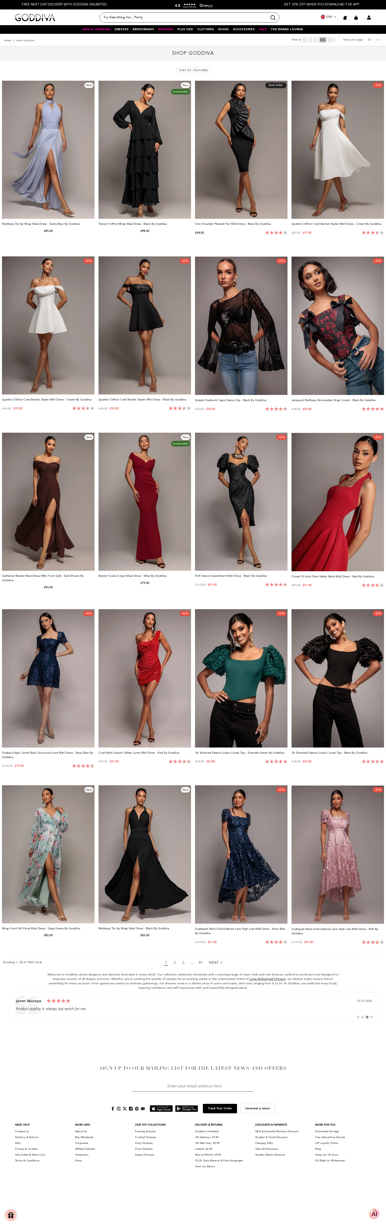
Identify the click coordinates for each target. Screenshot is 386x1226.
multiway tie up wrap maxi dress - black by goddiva (134, 928)
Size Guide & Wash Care (30, 1155)
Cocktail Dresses (145, 1137)
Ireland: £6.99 (203, 1149)
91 (201, 963)
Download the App (327, 1131)
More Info (82, 1125)
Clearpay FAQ (264, 1143)
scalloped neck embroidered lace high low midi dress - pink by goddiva (335, 931)
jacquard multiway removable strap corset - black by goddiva (334, 400)
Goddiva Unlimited (207, 1131)
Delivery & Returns (26, 1137)
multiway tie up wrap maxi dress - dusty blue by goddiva (41, 224)
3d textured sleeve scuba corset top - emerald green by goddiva (240, 753)
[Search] (189, 17)
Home (7, 41)
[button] (193, 5)
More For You (325, 1125)
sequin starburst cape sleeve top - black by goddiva (231, 400)
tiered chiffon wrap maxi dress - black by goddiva (133, 224)
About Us (81, 1131)
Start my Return (205, 1166)
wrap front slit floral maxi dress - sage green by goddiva (41, 928)
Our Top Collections (150, 1125)
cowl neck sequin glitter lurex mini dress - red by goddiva (139, 753)
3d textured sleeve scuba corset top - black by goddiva (330, 753)
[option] (64, 4)
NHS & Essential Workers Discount (277, 1131)
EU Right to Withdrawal (330, 1160)
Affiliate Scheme (85, 1149)
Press (78, 1160)
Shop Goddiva (25, 41)
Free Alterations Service (330, 1137)
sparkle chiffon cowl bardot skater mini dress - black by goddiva (143, 399)
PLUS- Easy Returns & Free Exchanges (219, 1160)
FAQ (18, 1143)
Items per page (353, 39)
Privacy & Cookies (26, 1149)
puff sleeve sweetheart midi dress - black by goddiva (231, 576)
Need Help (22, 1125)
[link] (193, 1007)
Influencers (81, 1155)
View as (296, 39)
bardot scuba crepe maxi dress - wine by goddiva (133, 576)
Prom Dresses (144, 1149)
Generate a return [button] (257, 1108)
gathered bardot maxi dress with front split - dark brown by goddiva (43, 578)
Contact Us (22, 1131)
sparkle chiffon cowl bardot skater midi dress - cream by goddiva (337, 224)
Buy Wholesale (84, 1137)
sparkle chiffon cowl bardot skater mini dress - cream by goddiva (47, 399)
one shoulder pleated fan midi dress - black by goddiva (233, 224)
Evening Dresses (145, 1131)
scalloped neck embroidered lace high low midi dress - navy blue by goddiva (240, 931)
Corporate (81, 1143)
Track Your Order (220, 1108)
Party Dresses (144, 1143)
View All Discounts (266, 1149)
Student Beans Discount (270, 1155)
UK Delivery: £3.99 (206, 1137)
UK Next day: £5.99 (207, 1143)
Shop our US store (326, 1155)
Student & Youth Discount (271, 1137)
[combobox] (184, 17)
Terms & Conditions (27, 1160)
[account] (369, 17)
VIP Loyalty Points (326, 1143)
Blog (318, 1149)
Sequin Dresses (144, 1155)
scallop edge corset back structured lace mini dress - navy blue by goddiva (47, 755)
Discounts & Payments (271, 1125)
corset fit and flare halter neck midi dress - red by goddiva (333, 576)
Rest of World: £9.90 (208, 1155)
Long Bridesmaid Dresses (267, 979)
